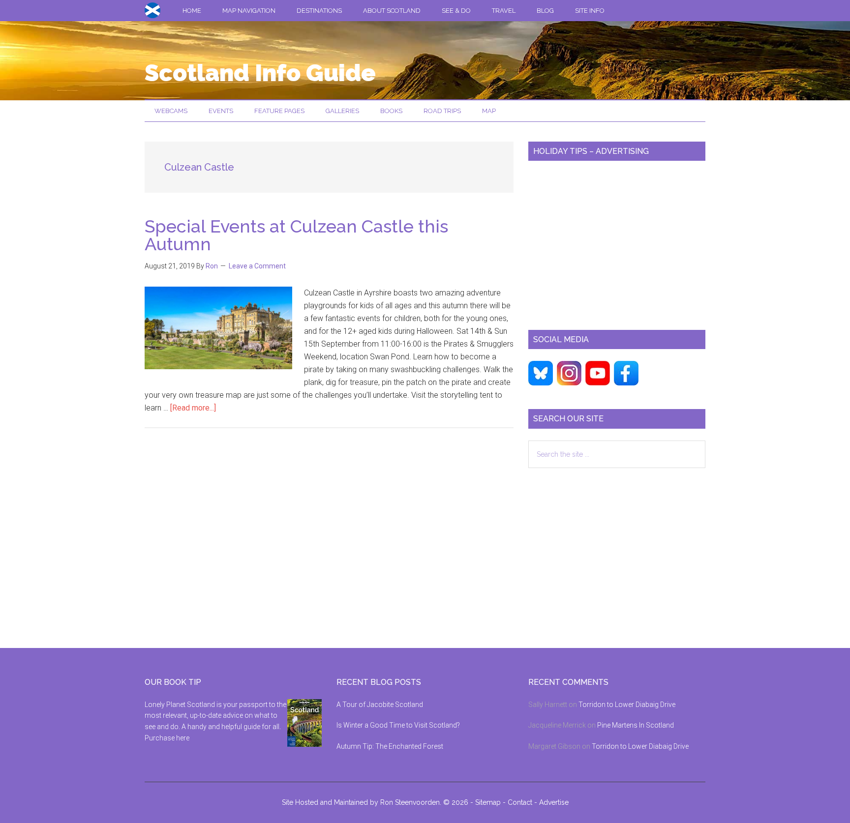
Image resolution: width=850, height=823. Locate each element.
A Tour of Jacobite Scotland (379, 704)
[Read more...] (193, 407)
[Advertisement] (616, 241)
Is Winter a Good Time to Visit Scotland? (398, 725)
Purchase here (167, 738)
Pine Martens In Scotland (635, 725)
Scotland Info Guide (260, 73)
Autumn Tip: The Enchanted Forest (389, 746)
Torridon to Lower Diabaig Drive (626, 704)
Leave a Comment (257, 266)
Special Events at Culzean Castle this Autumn (296, 235)
